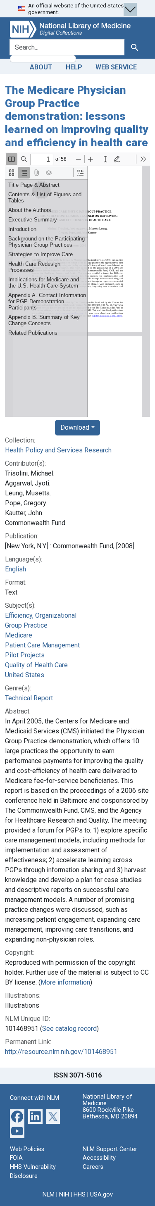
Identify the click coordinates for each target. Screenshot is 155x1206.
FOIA (16, 1157)
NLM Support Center (110, 1149)
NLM (49, 1194)
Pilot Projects (25, 655)
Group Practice (26, 625)
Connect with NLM (34, 1097)
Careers (93, 1166)
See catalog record (69, 1028)
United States (24, 675)
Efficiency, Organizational (40, 615)
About (41, 67)
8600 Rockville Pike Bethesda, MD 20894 (110, 1113)
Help (74, 67)
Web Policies (27, 1149)
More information (65, 982)
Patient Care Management (42, 645)
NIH (64, 1194)
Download (74, 427)
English (15, 569)
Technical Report (29, 698)
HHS (80, 1194)
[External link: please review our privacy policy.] (17, 1116)
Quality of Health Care (36, 665)
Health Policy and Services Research (58, 450)
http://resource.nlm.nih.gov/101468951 (61, 1052)
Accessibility (99, 1157)
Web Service (116, 67)
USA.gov (101, 1194)
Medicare (18, 635)
